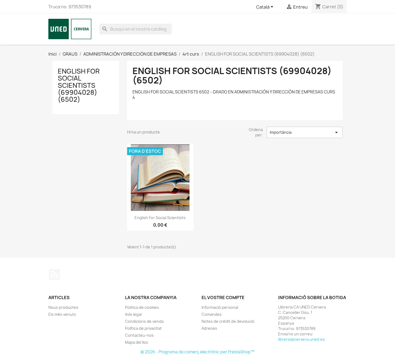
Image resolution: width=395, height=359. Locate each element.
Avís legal (133, 314)
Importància (305, 132)
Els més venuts (62, 314)
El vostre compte (223, 297)
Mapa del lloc (136, 342)
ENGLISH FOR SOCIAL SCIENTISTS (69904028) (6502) (79, 85)
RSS (54, 274)
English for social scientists (160, 217)
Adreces (209, 328)
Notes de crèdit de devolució (228, 321)
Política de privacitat (143, 328)
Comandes (212, 314)
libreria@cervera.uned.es (301, 339)
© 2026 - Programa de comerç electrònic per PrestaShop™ (197, 352)
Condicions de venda (144, 321)
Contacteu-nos (139, 335)
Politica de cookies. (142, 307)
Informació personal (220, 307)
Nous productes (63, 307)
